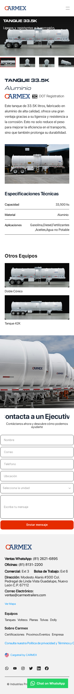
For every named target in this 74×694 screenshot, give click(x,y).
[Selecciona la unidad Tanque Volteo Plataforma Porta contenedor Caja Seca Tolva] (37, 488)
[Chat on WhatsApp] (37, 683)
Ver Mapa (10, 603)
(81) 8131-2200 (24, 564)
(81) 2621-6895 (45, 559)
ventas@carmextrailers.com (25, 595)
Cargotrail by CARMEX (23, 654)
